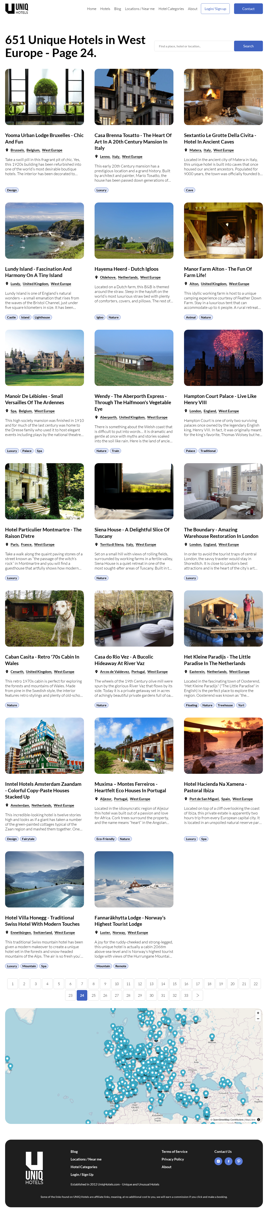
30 (151, 995)
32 (175, 995)
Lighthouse (42, 317)
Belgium (32, 150)
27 (117, 995)
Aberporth (108, 417)
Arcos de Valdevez (114, 671)
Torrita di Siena (111, 544)
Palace (27, 451)
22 (256, 984)
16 (186, 984)
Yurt (241, 705)
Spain (225, 799)
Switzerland (42, 932)
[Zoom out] (258, 1018)
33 (186, 995)
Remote (120, 966)
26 (105, 995)
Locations (132, 8)
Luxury (102, 190)
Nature (114, 317)
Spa (13, 411)
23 (70, 995)
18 (209, 984)
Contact (248, 8)
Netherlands (128, 277)
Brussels (17, 150)
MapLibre (250, 1119)
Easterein (197, 671)
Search (248, 46)
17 (198, 984)
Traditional (208, 451)
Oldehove (108, 277)
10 (117, 984)
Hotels (105, 8)
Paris (14, 544)
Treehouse (225, 705)
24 (82, 995)
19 (221, 984)
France (26, 544)
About (192, 8)
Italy (115, 156)
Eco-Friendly (106, 839)
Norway (119, 932)
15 (175, 984)
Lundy (15, 284)
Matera (195, 150)
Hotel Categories (171, 8)
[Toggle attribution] (258, 1119)
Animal (191, 317)
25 (94, 995)
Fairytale (28, 839)
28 (128, 995)
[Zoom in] (258, 1013)
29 (140, 995)
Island (25, 317)
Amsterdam (20, 805)
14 (163, 984)
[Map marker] (181, 1086)
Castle (11, 317)
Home (91, 8)
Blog (117, 8)
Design (12, 190)
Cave (189, 190)
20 (232, 984)
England (210, 411)
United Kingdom (35, 284)
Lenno (105, 156)
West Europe (52, 150)
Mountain (29, 966)
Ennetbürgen (21, 932)
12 (140, 984)
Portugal (138, 671)
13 (151, 984)
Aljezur (105, 799)
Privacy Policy (173, 1159)
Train (115, 451)
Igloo (100, 317)
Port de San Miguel (204, 799)
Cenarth (17, 671)
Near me (148, 8)
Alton (194, 284)
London (195, 411)
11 (128, 984)
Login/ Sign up (215, 8)
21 (244, 984)
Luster (105, 932)
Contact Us (223, 1151)
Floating (191, 705)
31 (163, 995)
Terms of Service (175, 1151)
